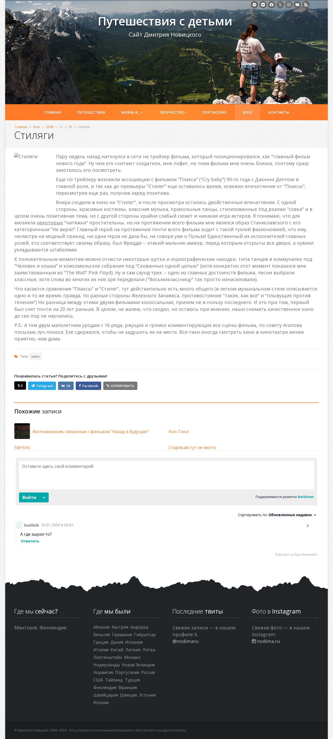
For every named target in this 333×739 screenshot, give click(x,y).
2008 (49, 127)
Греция (100, 642)
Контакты (278, 112)
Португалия (127, 672)
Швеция (128, 695)
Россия (148, 672)
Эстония (147, 695)
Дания (116, 642)
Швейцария (105, 695)
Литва (148, 650)
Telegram (44, 385)
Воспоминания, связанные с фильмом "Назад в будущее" (91, 431)
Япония (100, 702)
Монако (132, 657)
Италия (100, 650)
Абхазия (101, 627)
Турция (132, 680)
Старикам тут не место (192, 447)
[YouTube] (297, 4)
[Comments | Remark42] (166, 508)
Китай (117, 650)
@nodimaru (185, 641)
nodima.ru (268, 641)
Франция (127, 687)
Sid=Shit (22, 447)
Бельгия (101, 634)
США (98, 680)
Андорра (139, 627)
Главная (52, 112)
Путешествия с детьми (52, 23)
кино (35, 356)
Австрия (120, 627)
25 (70, 127)
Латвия (132, 650)
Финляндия (104, 687)
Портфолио (214, 112)
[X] (280, 4)
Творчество (171, 112)
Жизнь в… (131, 112)
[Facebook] (271, 4)
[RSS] (306, 4)
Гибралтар (145, 634)
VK (68, 385)
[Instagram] (288, 4)
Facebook (90, 385)
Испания (134, 642)
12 (61, 127)
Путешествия (91, 112)
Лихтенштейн (107, 657)
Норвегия (103, 672)
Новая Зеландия (138, 665)
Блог (247, 112)
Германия (122, 634)
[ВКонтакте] (263, 4)
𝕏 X (20, 385)
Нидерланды (106, 665)
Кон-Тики (178, 431)
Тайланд (114, 680)
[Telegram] (254, 4)
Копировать (122, 385)
